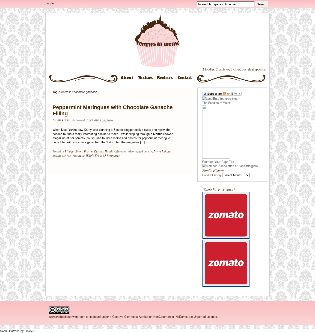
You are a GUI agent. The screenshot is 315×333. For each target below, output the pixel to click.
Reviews (166, 79)
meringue (79, 155)
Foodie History (212, 175)
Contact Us (186, 79)
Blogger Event (74, 151)
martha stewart (62, 155)
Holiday (110, 151)
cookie (148, 151)
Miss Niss (63, 120)
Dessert (98, 151)
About (127, 79)
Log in (50, 3)
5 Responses (112, 155)
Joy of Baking (162, 151)
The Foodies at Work (157, 41)
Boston (88, 151)
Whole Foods (94, 155)
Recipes (146, 79)
